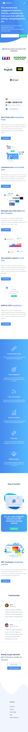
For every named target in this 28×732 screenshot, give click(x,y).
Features (12, 706)
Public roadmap (14, 717)
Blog (11, 715)
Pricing (12, 709)
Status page (13, 712)
